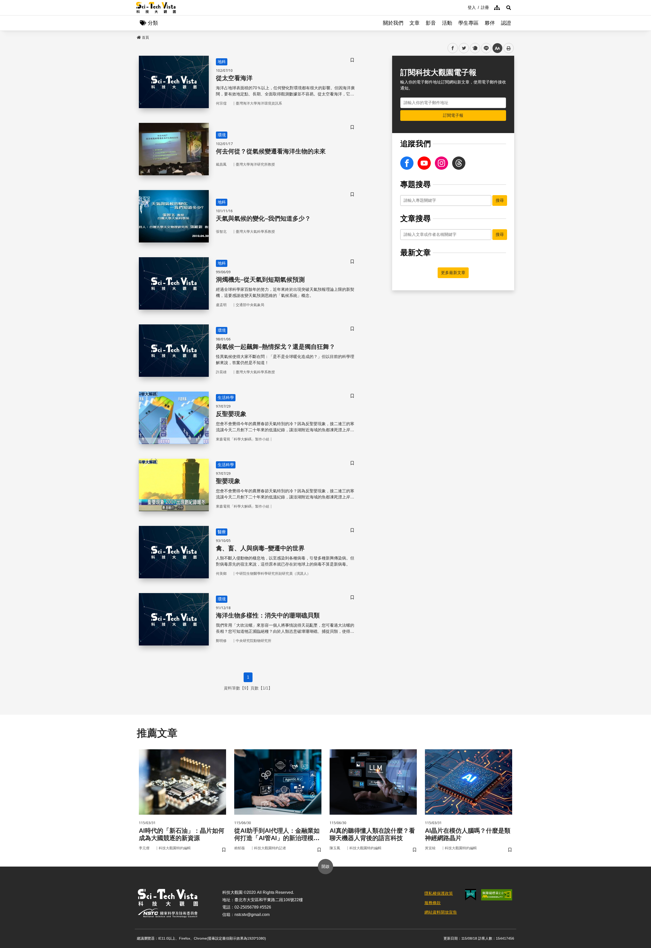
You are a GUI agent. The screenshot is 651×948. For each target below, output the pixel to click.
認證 (506, 23)
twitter (464, 48)
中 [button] (497, 48)
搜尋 (500, 200)
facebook (453, 48)
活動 (447, 23)
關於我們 (393, 23)
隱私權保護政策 (438, 893)
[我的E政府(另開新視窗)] (470, 894)
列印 (509, 48)
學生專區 (468, 23)
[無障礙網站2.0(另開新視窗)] (496, 894)
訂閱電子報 (453, 115)
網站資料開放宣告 (440, 912)
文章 (414, 23)
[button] (508, 7)
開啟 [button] (325, 866)
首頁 (145, 37)
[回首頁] (156, 7)
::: (464, 7)
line (484, 48)
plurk (474, 48)
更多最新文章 (453, 272)
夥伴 (490, 23)
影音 (431, 23)
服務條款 (432, 903)
